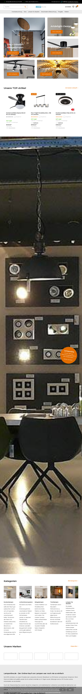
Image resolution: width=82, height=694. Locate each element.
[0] (76, 7)
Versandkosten (12, 127)
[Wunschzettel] (73, 7)
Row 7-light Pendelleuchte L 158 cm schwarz (41, 113)
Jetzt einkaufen (13, 53)
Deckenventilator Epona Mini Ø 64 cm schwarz (15, 113)
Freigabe (60, 11)
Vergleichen (18, 116)
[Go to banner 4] (19, 69)
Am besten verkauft (71, 88)
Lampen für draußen (33, 11)
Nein (70, 689)
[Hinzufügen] (25, 129)
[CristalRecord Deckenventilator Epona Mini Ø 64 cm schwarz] (16, 102)
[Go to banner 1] (24, 37)
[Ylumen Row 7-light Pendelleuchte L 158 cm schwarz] (41, 102)
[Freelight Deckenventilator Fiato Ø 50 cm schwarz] (66, 102)
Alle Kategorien (72, 581)
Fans (25, 11)
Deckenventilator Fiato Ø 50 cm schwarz (65, 113)
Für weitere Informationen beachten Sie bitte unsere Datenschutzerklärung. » (41, 692)
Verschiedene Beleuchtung (48, 11)
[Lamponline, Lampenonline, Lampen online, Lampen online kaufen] (41, 7)
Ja (62, 689)
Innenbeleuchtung (17, 11)
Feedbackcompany (72, 1)
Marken (67, 11)
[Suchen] (25, 7)
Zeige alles (74, 646)
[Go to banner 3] (62, 48)
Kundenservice (56, 1)
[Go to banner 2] (62, 27)
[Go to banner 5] (57, 69)
